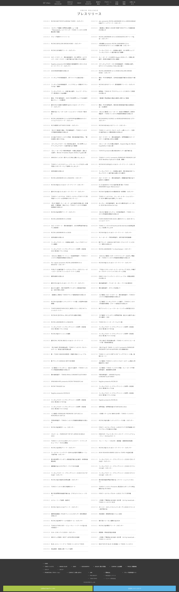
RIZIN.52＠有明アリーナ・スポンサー (63, 50)
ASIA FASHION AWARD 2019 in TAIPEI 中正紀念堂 (116, 452)
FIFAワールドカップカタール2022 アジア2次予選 (115, 493)
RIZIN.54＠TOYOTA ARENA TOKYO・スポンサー (67, 21)
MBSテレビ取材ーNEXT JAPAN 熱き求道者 (65, 537)
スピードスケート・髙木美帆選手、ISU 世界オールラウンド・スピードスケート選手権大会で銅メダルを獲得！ (69, 58)
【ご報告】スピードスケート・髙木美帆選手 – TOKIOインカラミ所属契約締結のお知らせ (117, 296)
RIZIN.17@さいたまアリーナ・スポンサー (65, 507)
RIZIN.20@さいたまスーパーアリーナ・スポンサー (115, 448)
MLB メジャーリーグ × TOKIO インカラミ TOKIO (67, 544)
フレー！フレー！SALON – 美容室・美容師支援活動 (116, 441)
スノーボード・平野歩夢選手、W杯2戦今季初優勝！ (116, 237)
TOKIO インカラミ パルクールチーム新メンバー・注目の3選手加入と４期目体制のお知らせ (116, 131)
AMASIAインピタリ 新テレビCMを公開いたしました (68, 157)
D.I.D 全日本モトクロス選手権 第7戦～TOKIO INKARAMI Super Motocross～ (114, 186)
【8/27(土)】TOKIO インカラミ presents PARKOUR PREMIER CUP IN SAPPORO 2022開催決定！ (116, 348)
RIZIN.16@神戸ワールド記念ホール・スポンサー (67, 521)
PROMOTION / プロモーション (52, 572)
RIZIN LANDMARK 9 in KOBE (61, 219)
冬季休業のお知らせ (57, 171)
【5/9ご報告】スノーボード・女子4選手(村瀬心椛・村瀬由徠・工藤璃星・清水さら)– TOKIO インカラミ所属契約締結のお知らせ (69, 205)
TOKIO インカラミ (49, 566)
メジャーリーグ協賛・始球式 (60, 500)
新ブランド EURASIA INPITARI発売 (63, 361)
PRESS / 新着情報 (132, 566)
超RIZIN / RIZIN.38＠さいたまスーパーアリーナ (67, 340)
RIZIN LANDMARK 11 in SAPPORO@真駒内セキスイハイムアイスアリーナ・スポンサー (69, 119)
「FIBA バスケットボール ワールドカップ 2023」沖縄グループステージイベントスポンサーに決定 (117, 270)
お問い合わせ (132, 3)
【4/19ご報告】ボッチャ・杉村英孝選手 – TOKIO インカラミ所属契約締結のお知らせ (117, 213)
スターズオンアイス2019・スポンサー (63, 532)
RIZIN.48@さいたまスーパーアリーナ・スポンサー (68, 185)
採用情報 (124, 3)
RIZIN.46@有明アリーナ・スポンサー (63, 212)
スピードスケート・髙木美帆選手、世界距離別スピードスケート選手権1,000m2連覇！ (117, 138)
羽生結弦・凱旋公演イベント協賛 (62, 549)
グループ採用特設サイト (130, 572)
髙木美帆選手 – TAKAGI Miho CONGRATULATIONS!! (69, 375)
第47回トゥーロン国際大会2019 (109, 521)
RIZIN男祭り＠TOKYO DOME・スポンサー (65, 125)
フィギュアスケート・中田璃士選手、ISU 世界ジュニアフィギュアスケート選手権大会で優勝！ (117, 51)
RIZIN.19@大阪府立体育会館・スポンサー (65, 480)
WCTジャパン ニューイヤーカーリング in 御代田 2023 (117, 308)
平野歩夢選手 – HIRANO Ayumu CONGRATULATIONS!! (109, 375)
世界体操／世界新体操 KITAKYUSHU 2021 (113, 407)
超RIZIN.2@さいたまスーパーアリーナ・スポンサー (68, 283)
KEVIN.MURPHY (85, 566)
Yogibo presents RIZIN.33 (108, 381)
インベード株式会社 (111, 578)
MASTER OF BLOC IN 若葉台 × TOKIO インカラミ (116, 544)
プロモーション (108, 3)
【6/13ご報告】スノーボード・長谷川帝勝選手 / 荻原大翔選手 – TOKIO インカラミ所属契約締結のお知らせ (117, 113)
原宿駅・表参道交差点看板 (107, 532)
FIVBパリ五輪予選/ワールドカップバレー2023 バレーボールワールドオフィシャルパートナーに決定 (69, 270)
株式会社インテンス (111, 575)
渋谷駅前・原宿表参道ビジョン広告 (110, 514)
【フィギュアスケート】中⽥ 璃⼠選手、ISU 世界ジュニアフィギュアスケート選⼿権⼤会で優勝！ (69, 145)
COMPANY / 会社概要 (116, 566)
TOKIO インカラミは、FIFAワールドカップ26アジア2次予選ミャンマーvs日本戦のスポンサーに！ (69, 197)
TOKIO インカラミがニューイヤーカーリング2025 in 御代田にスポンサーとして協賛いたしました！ (69, 165)
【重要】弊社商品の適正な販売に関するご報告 (114, 98)
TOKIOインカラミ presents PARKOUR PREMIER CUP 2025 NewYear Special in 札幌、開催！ (117, 158)
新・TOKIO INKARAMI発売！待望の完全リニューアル (68, 354)
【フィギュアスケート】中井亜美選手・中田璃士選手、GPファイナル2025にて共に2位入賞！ (117, 65)
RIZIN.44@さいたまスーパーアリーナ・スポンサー (115, 263)
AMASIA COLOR (70, 3)
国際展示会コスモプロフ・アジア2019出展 (65, 466)
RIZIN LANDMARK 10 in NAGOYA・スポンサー (67, 178)
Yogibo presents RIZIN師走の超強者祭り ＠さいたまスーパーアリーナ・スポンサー (69, 65)
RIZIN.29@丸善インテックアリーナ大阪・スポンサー (116, 420)
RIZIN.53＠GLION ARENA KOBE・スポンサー (66, 43)
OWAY (79, 3)
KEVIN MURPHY (88, 3)
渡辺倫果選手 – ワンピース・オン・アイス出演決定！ (116, 283)
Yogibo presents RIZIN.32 (60, 393)
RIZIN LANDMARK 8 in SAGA (61, 232)
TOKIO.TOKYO (93, 578)
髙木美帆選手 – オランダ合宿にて (110, 288)
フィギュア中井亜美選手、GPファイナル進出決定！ (68, 78)
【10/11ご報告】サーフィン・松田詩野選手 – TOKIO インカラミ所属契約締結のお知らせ (69, 257)
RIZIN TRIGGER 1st (58, 386)
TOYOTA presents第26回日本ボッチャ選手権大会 (115, 151)
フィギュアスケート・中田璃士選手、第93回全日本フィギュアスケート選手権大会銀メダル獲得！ (117, 172)
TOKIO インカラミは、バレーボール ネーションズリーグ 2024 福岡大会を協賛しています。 (116, 197)
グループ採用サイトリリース (60, 37)
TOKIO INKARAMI (58, 3)
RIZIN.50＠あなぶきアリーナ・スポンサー (113, 125)
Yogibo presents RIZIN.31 (108, 400)
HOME (46, 563)
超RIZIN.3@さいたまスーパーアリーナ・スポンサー (68, 191)
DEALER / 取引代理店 (100, 566)
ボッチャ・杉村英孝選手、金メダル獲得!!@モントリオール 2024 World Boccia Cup (117, 204)
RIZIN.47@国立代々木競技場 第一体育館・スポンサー (116, 191)
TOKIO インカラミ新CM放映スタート (63, 486)
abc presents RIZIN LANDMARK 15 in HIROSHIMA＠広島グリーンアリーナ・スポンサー (117, 22)
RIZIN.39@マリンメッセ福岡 (60, 334)
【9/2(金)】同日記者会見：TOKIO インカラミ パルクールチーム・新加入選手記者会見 (69, 348)
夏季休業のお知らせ (57, 276)
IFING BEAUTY (93, 575)
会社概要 (116, 3)
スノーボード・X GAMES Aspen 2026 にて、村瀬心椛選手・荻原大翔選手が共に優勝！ (116, 58)
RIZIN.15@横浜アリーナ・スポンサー (111, 525)
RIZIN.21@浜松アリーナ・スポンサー (63, 448)
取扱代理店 (98, 3)
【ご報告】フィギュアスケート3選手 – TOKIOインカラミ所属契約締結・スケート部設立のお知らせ (117, 302)
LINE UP (47, 569)
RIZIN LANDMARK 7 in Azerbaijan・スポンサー (115, 249)
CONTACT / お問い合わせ (75, 572)
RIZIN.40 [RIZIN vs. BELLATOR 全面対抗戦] (66, 315)
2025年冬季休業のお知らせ (60, 71)
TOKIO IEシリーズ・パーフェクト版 (110, 322)
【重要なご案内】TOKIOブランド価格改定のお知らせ (68, 295)
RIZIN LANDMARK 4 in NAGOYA (62, 322)
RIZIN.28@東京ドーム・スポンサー (63, 427)
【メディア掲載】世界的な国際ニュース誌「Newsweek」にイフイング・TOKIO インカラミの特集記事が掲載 (69, 30)
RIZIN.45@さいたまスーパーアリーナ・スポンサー (115, 232)
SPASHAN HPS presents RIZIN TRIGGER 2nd (67, 381)
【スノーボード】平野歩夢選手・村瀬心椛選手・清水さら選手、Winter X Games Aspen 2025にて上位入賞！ (69, 152)
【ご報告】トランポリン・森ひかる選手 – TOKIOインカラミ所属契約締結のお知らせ (69, 369)
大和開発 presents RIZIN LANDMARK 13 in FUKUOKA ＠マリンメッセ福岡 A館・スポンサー (115, 44)
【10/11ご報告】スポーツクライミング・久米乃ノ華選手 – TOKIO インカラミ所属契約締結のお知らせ (117, 257)
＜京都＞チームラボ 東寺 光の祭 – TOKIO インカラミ (116, 413)
